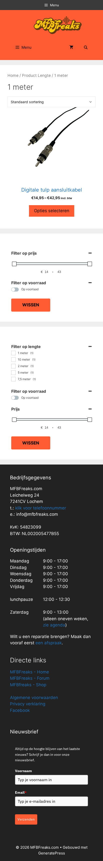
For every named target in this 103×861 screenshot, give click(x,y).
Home (13, 75)
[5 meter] (13, 372)
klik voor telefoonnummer (40, 507)
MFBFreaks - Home (29, 671)
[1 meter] (13, 353)
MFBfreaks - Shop (28, 684)
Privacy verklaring (27, 703)
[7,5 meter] (13, 379)
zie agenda (54, 624)
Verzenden (26, 819)
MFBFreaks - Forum (30, 678)
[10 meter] (13, 359)
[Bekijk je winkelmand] (71, 47)
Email (20, 792)
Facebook (20, 710)
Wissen (30, 304)
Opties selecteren (51, 210)
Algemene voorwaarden (34, 697)
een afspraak (48, 642)
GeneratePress (51, 853)
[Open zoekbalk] (85, 47)
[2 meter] (13, 366)
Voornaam (23, 771)
